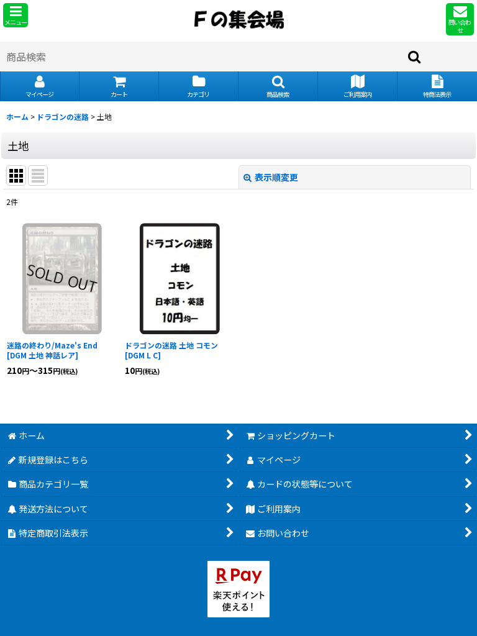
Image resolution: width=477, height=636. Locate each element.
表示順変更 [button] (276, 177)
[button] (15, 15)
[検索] (415, 56)
